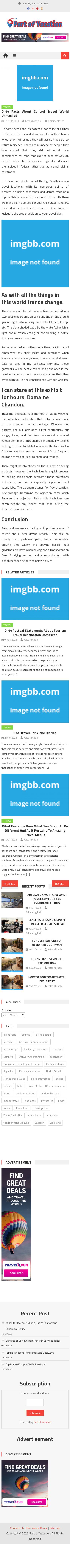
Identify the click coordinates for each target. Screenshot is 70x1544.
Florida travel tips (40, 1079)
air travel (8, 1042)
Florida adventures (29, 1071)
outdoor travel (11, 1101)
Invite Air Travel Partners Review (47, 1086)
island (7, 1093)
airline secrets (44, 1035)
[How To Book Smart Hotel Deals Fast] (12, 982)
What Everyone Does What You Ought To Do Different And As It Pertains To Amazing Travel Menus (35, 830)
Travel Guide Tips (13, 1115)
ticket (61, 1101)
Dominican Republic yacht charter (22, 1064)
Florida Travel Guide (15, 1079)
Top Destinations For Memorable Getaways (47, 943)
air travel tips (11, 1049)
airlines (26, 1035)
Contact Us (17, 1528)
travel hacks (35, 1115)
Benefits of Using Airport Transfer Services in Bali (47, 922)
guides (59, 1079)
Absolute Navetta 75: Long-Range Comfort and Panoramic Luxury (47, 899)
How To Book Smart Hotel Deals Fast (47, 979)
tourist (7, 1108)
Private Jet (47, 1101)
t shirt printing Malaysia (16, 1123)
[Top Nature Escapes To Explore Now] (12, 964)
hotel (20, 1086)
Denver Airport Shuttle (31, 1057)
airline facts (10, 1035)
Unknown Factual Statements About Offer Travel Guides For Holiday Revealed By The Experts (12, 884)
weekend (55, 1123)
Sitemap (55, 1528)
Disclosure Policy (37, 1528)
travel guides (41, 1108)
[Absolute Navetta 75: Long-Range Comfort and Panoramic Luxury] (12, 900)
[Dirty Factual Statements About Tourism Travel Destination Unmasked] (35, 599)
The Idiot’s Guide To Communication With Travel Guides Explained (62, 884)
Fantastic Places (55, 1064)
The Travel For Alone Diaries (35, 732)
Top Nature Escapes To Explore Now (47, 961)
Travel (7, 107)
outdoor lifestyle (50, 1093)
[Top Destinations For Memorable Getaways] (12, 946)
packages (30, 1101)
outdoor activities (25, 1093)
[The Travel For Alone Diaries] (35, 701)
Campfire (8, 1057)
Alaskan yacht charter (35, 1049)
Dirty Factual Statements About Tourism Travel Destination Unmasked (35, 632)
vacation (39, 1123)
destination (56, 1057)
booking (57, 1049)
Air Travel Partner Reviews (34, 1042)
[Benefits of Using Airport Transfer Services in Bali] (12, 925)
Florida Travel (53, 1071)
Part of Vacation (42, 1422)
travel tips (52, 1115)
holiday (8, 1086)
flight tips (9, 1071)
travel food (22, 1108)
